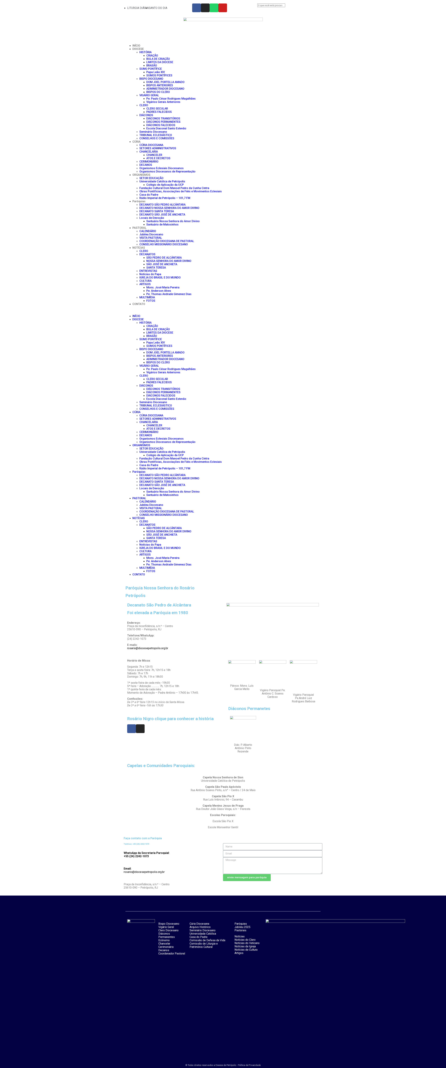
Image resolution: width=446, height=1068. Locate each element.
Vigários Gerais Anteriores (163, 102)
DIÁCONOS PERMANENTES (163, 121)
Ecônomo (164, 940)
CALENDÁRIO (147, 231)
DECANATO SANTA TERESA (156, 211)
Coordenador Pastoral (171, 953)
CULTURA (145, 280)
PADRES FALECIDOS (159, 112)
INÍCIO (136, 45)
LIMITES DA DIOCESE (159, 62)
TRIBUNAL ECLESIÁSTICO (155, 135)
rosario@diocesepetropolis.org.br (147, 648)
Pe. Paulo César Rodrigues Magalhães (171, 98)
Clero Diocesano (168, 930)
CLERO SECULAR (157, 108)
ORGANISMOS (141, 174)
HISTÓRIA (145, 52)
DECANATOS (147, 254)
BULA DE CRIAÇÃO (158, 59)
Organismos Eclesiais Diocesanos (161, 168)
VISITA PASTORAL (150, 237)
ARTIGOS (145, 284)
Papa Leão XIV (155, 72)
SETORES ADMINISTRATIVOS (157, 148)
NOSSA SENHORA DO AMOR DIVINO (168, 261)
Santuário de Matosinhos (162, 224)
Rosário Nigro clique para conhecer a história (170, 718)
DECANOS (145, 165)
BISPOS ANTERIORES (159, 85)
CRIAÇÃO (152, 55)
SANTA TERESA (156, 267)
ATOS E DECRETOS (158, 158)
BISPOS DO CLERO (158, 92)
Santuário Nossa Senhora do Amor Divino (173, 221)
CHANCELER (154, 155)
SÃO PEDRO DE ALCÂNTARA (164, 257)
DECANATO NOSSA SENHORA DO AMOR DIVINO (169, 208)
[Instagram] (205, 7)
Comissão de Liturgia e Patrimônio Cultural (204, 945)
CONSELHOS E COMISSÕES (156, 138)
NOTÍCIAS (138, 247)
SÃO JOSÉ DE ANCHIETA (161, 264)
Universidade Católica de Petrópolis (162, 181)
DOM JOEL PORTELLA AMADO (165, 82)
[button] (288, 8)
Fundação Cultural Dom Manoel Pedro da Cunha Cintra (174, 188)
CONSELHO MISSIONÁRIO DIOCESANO (163, 244)
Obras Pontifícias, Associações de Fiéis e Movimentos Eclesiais (180, 191)
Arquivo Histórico (200, 927)
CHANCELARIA (148, 151)
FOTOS (150, 300)
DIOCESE (138, 49)
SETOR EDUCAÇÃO (151, 178)
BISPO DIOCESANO (151, 78)
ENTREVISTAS (148, 271)
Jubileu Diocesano (151, 234)
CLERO (143, 105)
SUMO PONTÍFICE (150, 68)
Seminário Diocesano (153, 131)
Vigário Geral (166, 927)
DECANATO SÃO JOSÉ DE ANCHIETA (162, 214)
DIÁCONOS (146, 115)
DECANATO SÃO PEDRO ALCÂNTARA (162, 204)
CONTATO (138, 304)
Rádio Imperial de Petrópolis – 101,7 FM (164, 198)
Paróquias (138, 201)
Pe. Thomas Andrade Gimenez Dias (168, 294)
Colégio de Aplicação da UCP (165, 184)
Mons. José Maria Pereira (162, 287)
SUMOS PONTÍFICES (159, 75)
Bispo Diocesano (168, 923)
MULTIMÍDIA (147, 297)
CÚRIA (136, 141)
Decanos (163, 950)
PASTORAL (139, 227)
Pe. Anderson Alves (158, 290)
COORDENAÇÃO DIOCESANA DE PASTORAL (166, 241)
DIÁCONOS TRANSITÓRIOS (163, 118)
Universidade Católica (203, 933)
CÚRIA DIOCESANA (151, 145)
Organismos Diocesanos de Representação (167, 171)
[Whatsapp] (214, 7)
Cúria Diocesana (199, 923)
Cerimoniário (166, 947)
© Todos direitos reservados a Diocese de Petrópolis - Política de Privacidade (223, 1065)
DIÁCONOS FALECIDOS (160, 125)
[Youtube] (222, 7)
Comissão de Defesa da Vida (207, 940)
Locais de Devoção (151, 218)
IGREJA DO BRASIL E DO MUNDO (160, 277)
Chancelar (164, 943)
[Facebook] (196, 7)
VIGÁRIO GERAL (149, 95)
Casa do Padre (148, 194)
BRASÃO (151, 65)
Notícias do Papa (150, 274)
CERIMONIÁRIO (148, 161)
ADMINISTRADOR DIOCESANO (165, 88)
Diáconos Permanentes (166, 935)
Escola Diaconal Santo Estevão (166, 128)
